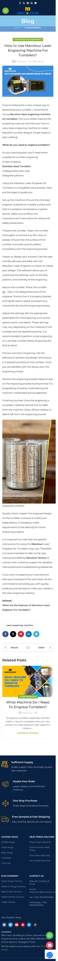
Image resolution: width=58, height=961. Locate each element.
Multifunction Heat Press (39, 848)
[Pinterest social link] (28, 3)
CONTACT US (36, 876)
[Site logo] (28, 10)
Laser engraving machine (19, 625)
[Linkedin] (29, 924)
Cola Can (6, 863)
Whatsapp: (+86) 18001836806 (38, 904)
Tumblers (6, 857)
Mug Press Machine (40, 842)
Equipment (35, 39)
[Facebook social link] (20, 3)
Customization (33, 27)
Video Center (8, 902)
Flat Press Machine (39, 855)
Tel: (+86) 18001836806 (41, 897)
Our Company (9, 876)
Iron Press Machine (39, 860)
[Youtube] (16, 924)
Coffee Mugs (8, 842)
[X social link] (24, 3)
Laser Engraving (27, 697)
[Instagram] (35, 924)
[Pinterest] (23, 924)
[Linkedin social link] (32, 3)
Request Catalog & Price (39, 882)
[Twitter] (10, 924)
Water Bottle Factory (12, 896)
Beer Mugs (7, 852)
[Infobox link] (28, 766)
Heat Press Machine (41, 836)
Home (18, 27)
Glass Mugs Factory (12, 881)
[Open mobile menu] (5, 11)
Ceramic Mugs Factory (13, 886)
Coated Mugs (9, 836)
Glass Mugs (7, 847)
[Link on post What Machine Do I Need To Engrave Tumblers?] (27, 681)
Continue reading (28, 733)
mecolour (21, 61)
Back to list (28, 647)
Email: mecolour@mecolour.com (41, 890)
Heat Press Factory (11, 891)
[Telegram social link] (36, 3)
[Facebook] (4, 924)
